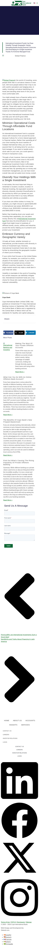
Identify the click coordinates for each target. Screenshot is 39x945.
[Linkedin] (19, 801)
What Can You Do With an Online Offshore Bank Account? (17, 378)
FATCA (13, 922)
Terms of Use (5, 922)
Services (25, 725)
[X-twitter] (19, 875)
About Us (17, 720)
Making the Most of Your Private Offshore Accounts (24, 345)
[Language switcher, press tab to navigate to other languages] (35, 3)
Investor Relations (10, 738)
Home (6, 720)
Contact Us (7, 731)
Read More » (19, 372)
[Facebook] (19, 838)
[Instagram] (19, 918)
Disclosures (21, 922)
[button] (1, 3)
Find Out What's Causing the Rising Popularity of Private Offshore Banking (18, 463)
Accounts (30, 720)
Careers (6, 734)
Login (5, 742)
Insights (13, 725)
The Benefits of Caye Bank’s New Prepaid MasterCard (17, 421)
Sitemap (29, 922)
